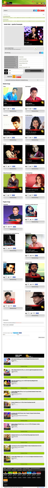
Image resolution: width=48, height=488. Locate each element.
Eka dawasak (27, 144)
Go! (43, 14)
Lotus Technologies (41, 487)
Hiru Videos (19, 470)
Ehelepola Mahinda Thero (23, 63)
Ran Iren (4, 144)
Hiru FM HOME (9, 468)
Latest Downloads (26, 468)
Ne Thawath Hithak (28, 262)
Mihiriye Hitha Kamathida (7, 173)
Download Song (13, 111)
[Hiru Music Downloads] (7, 2)
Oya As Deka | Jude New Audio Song (31, 204)
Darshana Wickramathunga (23, 61)
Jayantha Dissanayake (23, 59)
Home (5, 468)
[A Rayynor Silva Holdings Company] (38, 2)
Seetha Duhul (21, 56)
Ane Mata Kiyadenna (28, 115)
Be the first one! (18, 322)
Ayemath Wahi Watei (28, 173)
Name (4, 334)
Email (18, 334)
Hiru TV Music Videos (7, 470)
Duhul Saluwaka (28, 86)
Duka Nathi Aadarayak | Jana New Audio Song (11, 233)
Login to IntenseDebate (15, 333)
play (35, 48)
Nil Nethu (4, 262)
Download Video (24, 366)
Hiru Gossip (14, 470)
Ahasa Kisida (5, 115)
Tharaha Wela (5, 204)
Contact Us (30, 470)
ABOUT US (24, 470)
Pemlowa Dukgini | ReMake (8, 291)
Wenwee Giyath (28, 291)
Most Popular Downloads (35, 468)
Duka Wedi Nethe (28, 233)
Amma (4, 86)
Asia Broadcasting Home (17, 468)
